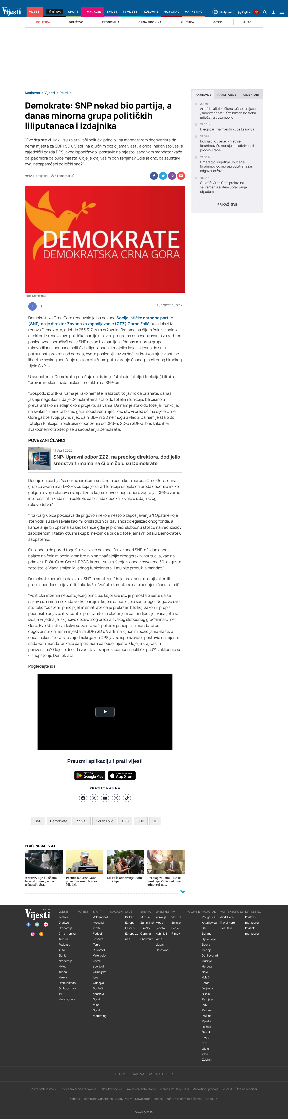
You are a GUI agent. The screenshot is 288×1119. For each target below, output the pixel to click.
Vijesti (63, 912)
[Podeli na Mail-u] (181, 176)
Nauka (63, 977)
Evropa (130, 922)
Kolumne (193, 912)
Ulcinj (205, 1049)
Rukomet (99, 950)
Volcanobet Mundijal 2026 (100, 922)
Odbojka (98, 983)
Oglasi (246, 12)
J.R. (41, 306)
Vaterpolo (99, 955)
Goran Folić (104, 821)
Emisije (176, 922)
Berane (206, 933)
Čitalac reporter (246, 1089)
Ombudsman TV (67, 991)
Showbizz (146, 939)
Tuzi (204, 1043)
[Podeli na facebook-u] (154, 176)
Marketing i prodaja (205, 1089)
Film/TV (145, 928)
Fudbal (97, 933)
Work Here (227, 917)
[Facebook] (83, 798)
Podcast (64, 944)
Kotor (205, 983)
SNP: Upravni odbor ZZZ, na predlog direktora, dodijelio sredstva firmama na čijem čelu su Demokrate (116, 460)
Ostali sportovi (98, 963)
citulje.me (226, 12)
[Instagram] (116, 798)
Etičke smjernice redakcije (78, 1089)
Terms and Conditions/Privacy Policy (107, 1099)
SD (155, 821)
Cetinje (206, 950)
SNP (38, 821)
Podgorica (208, 917)
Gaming (145, 933)
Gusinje (207, 961)
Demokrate (58, 821)
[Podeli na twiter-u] (163, 176)
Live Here (226, 928)
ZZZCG (81, 821)
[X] (94, 798)
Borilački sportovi (98, 991)
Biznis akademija (65, 958)
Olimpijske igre (99, 974)
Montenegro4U (231, 912)
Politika (63, 917)
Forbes (83, 912)
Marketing (253, 912)
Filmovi (175, 933)
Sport (97, 912)
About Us (212, 1099)
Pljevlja (206, 1021)
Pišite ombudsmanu (44, 1089)
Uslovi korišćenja (111, 1089)
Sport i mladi (97, 1002)
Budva (206, 944)
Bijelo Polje (209, 939)
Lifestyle (162, 912)
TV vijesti (176, 914)
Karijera (75, 1099)
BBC (169, 1074)
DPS (125, 821)
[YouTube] (105, 798)
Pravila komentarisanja (140, 1089)
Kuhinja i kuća (161, 936)
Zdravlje (161, 917)
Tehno (63, 972)
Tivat (205, 1038)
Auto (62, 950)
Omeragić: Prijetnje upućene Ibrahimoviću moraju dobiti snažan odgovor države (226, 166)
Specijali (155, 1074)
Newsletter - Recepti (149, 1099)
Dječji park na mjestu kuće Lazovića (227, 129)
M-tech (63, 966)
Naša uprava (67, 999)
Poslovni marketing (252, 919)
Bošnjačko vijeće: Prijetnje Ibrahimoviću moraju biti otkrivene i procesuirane (227, 145)
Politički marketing (252, 930)
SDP (140, 821)
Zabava (145, 912)
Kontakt (227, 1089)
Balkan (129, 917)
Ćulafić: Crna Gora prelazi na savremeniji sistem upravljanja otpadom (223, 187)
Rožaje (206, 1027)
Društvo (64, 922)
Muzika (145, 917)
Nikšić (206, 994)
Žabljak (206, 1059)
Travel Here (227, 922)
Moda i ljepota (160, 925)
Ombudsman (67, 983)
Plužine (206, 1010)
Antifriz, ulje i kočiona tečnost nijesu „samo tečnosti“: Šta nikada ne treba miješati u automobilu (228, 112)
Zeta (205, 1054)
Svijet (129, 912)
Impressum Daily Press (174, 1089)
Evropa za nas (131, 936)
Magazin (116, 912)
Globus (130, 928)
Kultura (63, 939)
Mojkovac (208, 988)
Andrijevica (209, 922)
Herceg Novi (207, 969)
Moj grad (209, 912)
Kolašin (206, 977)
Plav (204, 1005)
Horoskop (162, 950)
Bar (204, 928)
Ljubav (160, 944)
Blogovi (122, 1074)
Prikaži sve (227, 204)
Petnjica (207, 999)
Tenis (96, 944)
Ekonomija (65, 928)
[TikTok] (127, 798)
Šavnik (206, 1032)
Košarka (98, 939)
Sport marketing (99, 1013)
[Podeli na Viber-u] (172, 176)
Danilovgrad (210, 955)
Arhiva (138, 1074)
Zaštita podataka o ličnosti (184, 1099)
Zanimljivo (147, 922)
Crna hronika (67, 933)
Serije (175, 928)
